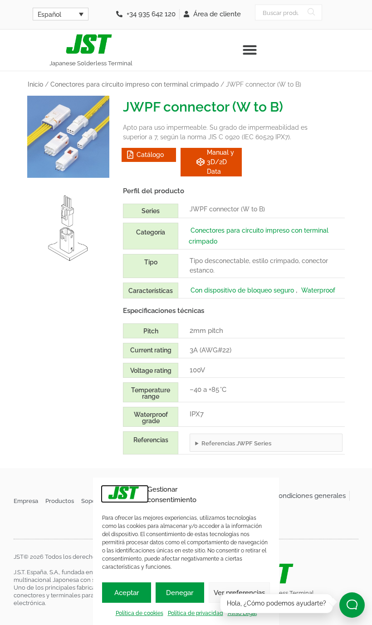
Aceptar (126, 593)
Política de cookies (139, 613)
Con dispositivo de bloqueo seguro (242, 290)
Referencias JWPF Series (236, 443)
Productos (59, 501)
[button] (249, 50)
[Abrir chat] (352, 605)
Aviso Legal (242, 613)
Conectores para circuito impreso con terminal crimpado (134, 84)
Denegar (179, 593)
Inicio (35, 84)
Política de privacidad (195, 613)
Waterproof (318, 290)
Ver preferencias (239, 593)
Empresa (26, 501)
